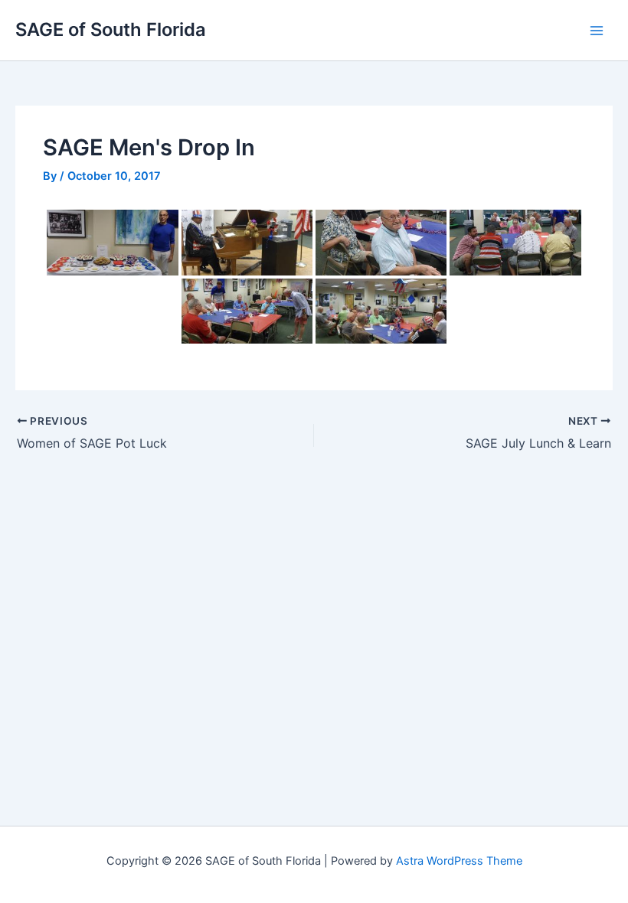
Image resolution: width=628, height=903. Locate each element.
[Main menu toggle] (597, 31)
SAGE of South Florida (110, 29)
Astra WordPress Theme (459, 861)
